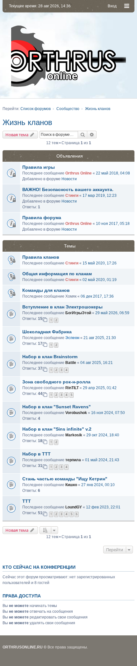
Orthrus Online (78, 173)
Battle (70, 362)
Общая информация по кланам (57, 273)
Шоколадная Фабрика (47, 331)
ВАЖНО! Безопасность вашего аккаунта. (67, 189)
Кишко (71, 485)
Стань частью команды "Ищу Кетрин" (64, 478)
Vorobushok (76, 413)
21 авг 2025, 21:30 (99, 338)
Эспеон (72, 338)
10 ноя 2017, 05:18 (113, 223)
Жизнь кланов (27, 122)
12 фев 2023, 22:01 (103, 507)
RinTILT (72, 388)
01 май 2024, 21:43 (102, 460)
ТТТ (26, 501)
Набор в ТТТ (36, 453)
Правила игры (38, 167)
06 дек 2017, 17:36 (97, 296)
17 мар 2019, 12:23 (100, 195)
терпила (73, 460)
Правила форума (41, 217)
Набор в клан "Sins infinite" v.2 (56, 429)
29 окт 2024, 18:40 (102, 435)
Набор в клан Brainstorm (49, 356)
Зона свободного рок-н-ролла (56, 381)
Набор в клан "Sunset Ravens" (56, 406)
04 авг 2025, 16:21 (96, 362)
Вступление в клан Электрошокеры (62, 306)
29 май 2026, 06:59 (112, 313)
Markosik (73, 435)
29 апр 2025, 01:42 (100, 388)
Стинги (71, 195)
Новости (69, 179)
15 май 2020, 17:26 (100, 263)
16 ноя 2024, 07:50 (108, 413)
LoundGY (73, 507)
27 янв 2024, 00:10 (98, 485)
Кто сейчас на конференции (39, 567)
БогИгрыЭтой (78, 313)
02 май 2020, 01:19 (100, 280)
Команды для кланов (46, 290)
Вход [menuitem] (112, 6)
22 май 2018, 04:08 (113, 173)
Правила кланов (40, 257)
